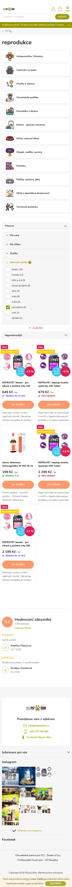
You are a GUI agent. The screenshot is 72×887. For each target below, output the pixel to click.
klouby (17, 269)
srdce (16, 301)
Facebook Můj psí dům (39, 737)
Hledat (62, 16)
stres (15, 291)
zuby (15, 296)
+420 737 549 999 (38, 731)
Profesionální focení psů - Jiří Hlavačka (38, 860)
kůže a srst (18, 280)
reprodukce (18, 307)
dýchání (17, 318)
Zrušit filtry (38, 327)
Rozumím (55, 883)
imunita (17, 274)
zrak (15, 312)
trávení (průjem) (21, 285)
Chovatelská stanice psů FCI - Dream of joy (37, 855)
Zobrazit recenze (23, 627)
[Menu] (67, 8)
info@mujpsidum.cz (38, 725)
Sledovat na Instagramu (29, 830)
